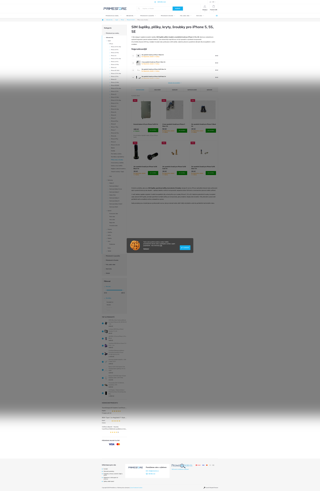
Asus (109, 241)
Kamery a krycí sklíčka (116, 165)
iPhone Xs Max (115, 109)
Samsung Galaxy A (114, 198)
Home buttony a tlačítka (117, 163)
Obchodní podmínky (109, 471)
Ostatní (108, 273)
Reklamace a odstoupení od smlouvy (111, 478)
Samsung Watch (113, 207)
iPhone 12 (113, 94)
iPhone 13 (113, 79)
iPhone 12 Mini (115, 97)
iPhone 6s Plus (115, 133)
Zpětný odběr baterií (109, 481)
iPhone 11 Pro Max (116, 100)
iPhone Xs (113, 112)
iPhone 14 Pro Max (116, 58)
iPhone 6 (113, 142)
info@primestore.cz (153, 471)
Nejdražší (174, 90)
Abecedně (209, 90)
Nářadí (109, 251)
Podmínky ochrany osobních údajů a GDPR (113, 474)
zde (161, 245)
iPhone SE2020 (115, 85)
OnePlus (110, 232)
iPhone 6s (113, 136)
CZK (213, 2)
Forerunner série (113, 213)
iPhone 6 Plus (114, 139)
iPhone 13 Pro (114, 76)
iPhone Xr (113, 115)
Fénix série (112, 216)
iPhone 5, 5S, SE (115, 145)
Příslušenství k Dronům (112, 260)
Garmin (109, 211)
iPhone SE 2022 (115, 70)
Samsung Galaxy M (114, 201)
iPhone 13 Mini (115, 82)
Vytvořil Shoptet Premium (212, 487)
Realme (110, 238)
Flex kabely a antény (116, 154)
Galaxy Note (112, 195)
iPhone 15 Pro (114, 49)
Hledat (177, 8)
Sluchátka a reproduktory (117, 157)
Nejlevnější (157, 90)
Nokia (109, 248)
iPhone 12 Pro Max (116, 88)
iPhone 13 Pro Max (116, 73)
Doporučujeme (140, 90)
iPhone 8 (113, 124)
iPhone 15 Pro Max (116, 47)
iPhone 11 (113, 106)
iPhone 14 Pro (114, 61)
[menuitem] (112, 15)
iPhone (111, 44)
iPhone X (113, 118)
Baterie (113, 148)
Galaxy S (111, 183)
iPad (110, 176)
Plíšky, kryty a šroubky (117, 160)
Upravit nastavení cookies (136, 487)
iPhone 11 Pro (114, 103)
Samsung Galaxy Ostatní (115, 204)
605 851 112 (151, 474)
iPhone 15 (113, 55)
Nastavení (146, 248)
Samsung (110, 180)
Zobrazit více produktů (174, 83)
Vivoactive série (113, 225)
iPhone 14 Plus (115, 64)
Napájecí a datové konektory (118, 168)
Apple (109, 41)
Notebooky (112, 244)
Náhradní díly (109, 37)
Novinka (109, 307)
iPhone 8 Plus (114, 121)
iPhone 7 (113, 130)
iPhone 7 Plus (114, 127)
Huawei (110, 229)
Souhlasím (186, 247)
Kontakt (106, 469)
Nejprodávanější (192, 90)
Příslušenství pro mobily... (112, 33)
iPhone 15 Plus (115, 52)
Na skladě (110, 302)
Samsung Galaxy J (114, 186)
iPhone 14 (113, 67)
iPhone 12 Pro (114, 91)
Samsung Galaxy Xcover (115, 189)
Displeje (113, 151)
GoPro (109, 235)
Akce (108, 305)
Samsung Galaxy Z (114, 192)
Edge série (112, 222)
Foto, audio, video (110, 264)
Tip (108, 310)
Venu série (112, 219)
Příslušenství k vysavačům (113, 256)
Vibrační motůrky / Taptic (117, 171)
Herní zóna (109, 269)
